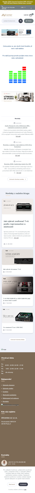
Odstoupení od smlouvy (11, 398)
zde (25, 489)
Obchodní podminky (9, 395)
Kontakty (6, 401)
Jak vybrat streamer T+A (12, 269)
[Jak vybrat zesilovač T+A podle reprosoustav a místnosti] (17, 206)
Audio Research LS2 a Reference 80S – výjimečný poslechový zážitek (17, 127)
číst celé (18, 136)
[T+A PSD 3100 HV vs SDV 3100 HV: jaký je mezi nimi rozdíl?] (17, 285)
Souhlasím (23, 484)
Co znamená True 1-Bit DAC (13, 327)
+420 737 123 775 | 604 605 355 (8, 8)
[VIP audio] (3, 349)
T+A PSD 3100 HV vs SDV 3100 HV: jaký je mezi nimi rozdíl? (16, 299)
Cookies (5, 391)
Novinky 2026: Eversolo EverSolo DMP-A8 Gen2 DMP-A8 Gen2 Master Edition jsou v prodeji (17, 2)
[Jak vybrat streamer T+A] (17, 257)
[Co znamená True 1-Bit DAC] (17, 315)
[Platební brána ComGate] (10, 405)
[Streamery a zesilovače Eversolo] (17, 32)
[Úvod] (7, 15)
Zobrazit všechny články (17, 339)
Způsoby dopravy (8, 385)
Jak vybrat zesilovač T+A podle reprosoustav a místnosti (16, 224)
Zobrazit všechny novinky (16, 179)
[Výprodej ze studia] (17, 97)
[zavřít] (32, 2)
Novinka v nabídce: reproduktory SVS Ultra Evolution (17, 146)
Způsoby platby (8, 388)
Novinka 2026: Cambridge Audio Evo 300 (17, 164)
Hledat (21, 21)
